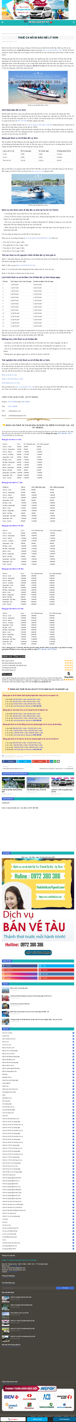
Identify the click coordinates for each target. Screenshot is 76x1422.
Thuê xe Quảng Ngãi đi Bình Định (38, 1178)
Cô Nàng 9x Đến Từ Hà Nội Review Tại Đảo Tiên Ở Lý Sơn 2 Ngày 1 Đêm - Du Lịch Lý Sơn (36, 1019)
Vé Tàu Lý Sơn (11, 33)
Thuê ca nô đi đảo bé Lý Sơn (53, 755)
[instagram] (20, 974)
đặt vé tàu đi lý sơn (36, 755)
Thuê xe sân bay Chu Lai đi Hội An (38, 1207)
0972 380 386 (62, 433)
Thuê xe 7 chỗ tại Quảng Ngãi (38, 1157)
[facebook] (20, 965)
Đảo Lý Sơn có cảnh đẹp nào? (19, 988)
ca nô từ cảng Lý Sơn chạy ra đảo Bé (39, 125)
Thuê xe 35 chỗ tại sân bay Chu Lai (38, 1142)
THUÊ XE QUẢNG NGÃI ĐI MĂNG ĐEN (12, 790)
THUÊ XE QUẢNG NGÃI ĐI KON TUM (20, 1297)
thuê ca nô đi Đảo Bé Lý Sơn (52, 50)
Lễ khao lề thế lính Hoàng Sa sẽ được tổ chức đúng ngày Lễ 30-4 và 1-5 (30, 996)
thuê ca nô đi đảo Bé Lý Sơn (25, 265)
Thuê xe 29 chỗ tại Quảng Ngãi (38, 1127)
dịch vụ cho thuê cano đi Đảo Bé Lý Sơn (37, 238)
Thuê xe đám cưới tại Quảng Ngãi (38, 1172)
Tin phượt (38, 1219)
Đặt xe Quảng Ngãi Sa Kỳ (38, 1071)
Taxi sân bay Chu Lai (38, 1107)
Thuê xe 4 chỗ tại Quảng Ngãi (38, 1145)
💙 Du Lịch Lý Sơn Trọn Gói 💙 (38, 24)
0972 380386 (12, 402)
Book (10, 383)
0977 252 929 (22, 121)
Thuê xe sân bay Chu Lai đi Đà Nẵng (38, 1204)
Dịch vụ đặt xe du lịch (10, 755)
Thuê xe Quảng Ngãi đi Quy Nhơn (38, 1198)
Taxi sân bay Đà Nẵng (38, 1110)
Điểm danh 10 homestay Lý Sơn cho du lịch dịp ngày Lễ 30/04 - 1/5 (29, 1011)
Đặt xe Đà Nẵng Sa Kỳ (38, 1059)
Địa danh (38, 1074)
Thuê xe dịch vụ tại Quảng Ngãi (38, 1163)
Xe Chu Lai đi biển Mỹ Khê (38, 1231)
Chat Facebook (64, 1419)
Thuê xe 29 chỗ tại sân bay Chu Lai (38, 1130)
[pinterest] (56, 970)
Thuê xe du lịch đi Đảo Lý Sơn (12, 379)
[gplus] (20, 970)
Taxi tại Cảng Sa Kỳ (38, 1112)
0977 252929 (52, 649)
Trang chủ (4, 33)
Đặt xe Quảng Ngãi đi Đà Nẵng (38, 1068)
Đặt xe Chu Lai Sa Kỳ (38, 1053)
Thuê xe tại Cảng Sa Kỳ (38, 1213)
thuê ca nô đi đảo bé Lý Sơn (24, 387)
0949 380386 (25, 402)
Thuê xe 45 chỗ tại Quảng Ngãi (38, 1151)
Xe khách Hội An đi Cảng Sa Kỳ (38, 1243)
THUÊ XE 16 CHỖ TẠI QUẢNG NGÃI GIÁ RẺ (22, 1336)
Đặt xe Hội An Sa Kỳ (38, 1065)
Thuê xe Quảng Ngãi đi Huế (38, 1183)
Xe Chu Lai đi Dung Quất (38, 1234)
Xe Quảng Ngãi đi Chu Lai (38, 1246)
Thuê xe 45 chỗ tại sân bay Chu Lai (38, 1154)
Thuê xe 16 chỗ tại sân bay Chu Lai (38, 1124)
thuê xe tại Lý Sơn (37, 171)
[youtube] (56, 978)
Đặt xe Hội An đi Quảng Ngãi (38, 1062)
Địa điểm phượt (38, 1077)
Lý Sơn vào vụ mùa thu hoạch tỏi (20, 1004)
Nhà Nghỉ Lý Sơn (38, 1098)
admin (4, 41)
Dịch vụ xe (19, 755)
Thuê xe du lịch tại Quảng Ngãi (38, 1169)
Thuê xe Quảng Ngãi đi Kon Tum (38, 1186)
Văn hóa (38, 1222)
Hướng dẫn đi (38, 1083)
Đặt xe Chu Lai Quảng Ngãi (38, 1050)
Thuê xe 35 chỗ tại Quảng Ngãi (38, 1139)
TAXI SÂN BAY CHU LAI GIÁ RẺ (36, 790)
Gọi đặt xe (13, 1419)
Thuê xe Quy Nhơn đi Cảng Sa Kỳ (38, 1201)
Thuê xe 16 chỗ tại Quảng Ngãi (38, 1121)
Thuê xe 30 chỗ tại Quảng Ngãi (38, 1133)
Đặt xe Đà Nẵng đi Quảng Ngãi (38, 1056)
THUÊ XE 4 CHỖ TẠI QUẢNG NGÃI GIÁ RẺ (22, 1328)
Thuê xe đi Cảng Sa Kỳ (38, 1175)
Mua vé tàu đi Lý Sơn (9, 375)
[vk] (56, 974)
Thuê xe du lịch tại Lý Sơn (8, 757)
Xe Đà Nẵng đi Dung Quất (38, 1237)
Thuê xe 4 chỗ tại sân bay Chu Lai (38, 1148)
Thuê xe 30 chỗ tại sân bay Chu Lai (38, 1136)
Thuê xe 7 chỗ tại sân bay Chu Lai (38, 1160)
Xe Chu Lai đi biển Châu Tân (38, 1228)
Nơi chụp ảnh (38, 1101)
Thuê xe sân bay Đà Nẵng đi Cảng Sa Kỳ (38, 1210)
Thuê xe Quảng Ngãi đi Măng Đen (38, 1189)
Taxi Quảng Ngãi (38, 1104)
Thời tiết (38, 1115)
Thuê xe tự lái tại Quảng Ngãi (38, 1216)
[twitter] (56, 965)
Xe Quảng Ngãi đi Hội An (38, 1248)
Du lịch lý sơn (26, 755)
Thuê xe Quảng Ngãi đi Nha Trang (38, 1192)
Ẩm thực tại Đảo (38, 1033)
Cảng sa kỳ (38, 1036)
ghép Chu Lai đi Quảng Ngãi (38, 1080)
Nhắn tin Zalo (37, 1419)
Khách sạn (38, 1086)
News (43, 755)
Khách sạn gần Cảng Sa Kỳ (38, 1089)
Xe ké (38, 1240)
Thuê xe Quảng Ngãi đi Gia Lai (38, 1180)
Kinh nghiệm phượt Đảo (38, 1092)
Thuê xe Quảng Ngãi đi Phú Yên (38, 1195)
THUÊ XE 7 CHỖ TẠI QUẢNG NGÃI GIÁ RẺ (61, 790)
